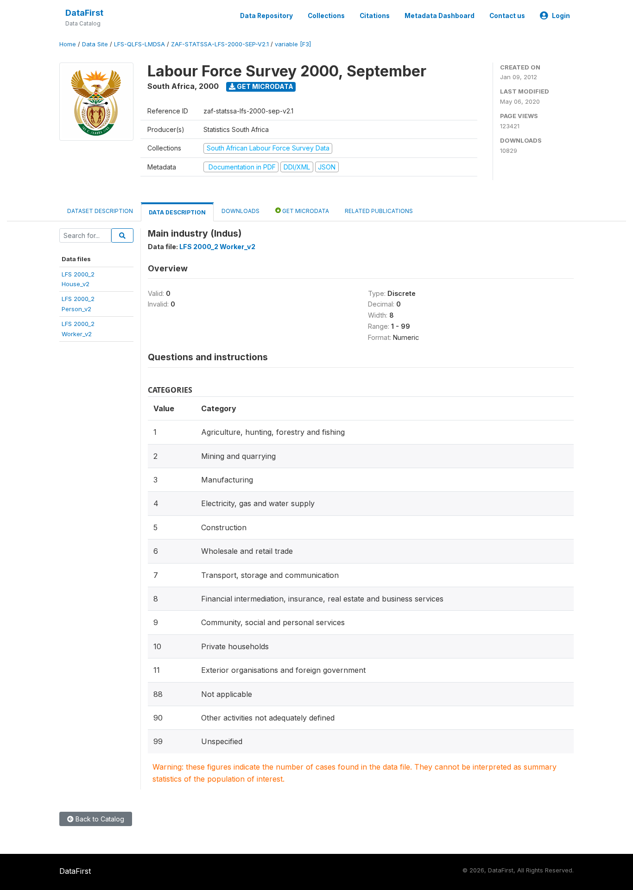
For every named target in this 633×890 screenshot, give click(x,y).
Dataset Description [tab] (100, 210)
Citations (375, 15)
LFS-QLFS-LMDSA (139, 44)
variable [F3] (293, 44)
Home (67, 44)
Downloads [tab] (241, 210)
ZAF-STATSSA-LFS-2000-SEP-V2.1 (220, 44)
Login (561, 15)
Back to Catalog (99, 819)
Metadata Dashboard (440, 15)
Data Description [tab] (177, 212)
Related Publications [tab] (379, 210)
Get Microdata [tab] (305, 210)
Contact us (507, 15)
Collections (326, 15)
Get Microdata (264, 86)
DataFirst (84, 13)
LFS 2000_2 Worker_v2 (217, 247)
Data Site (95, 44)
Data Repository (266, 15)
